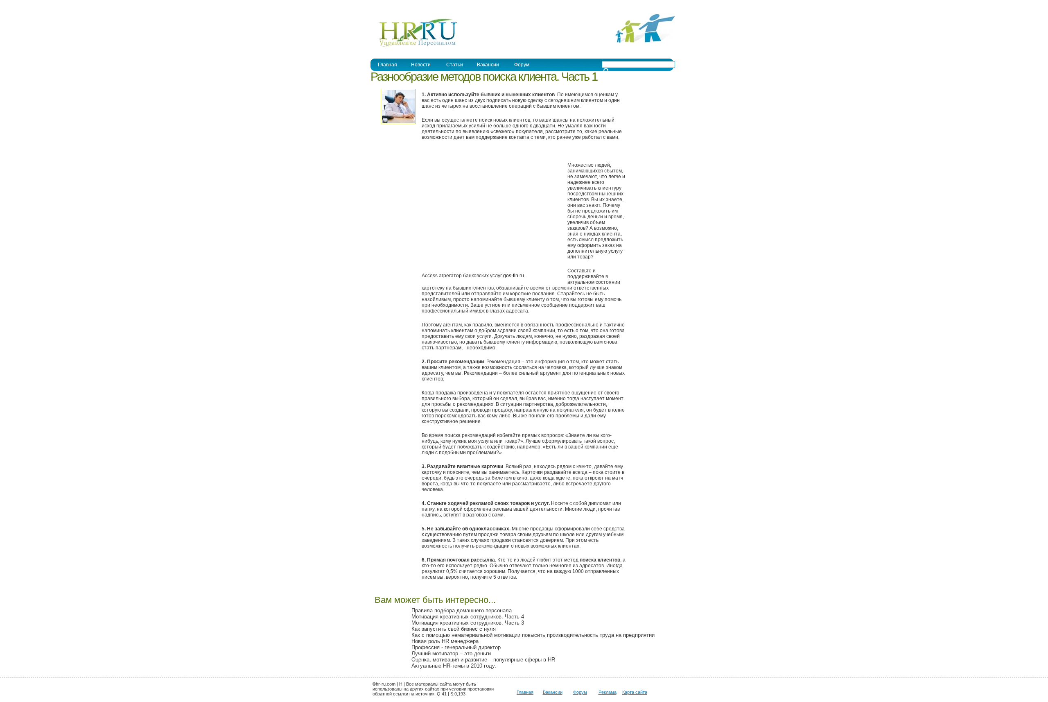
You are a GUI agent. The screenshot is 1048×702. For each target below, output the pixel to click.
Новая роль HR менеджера (445, 641)
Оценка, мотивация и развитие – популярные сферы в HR (483, 660)
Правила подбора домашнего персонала (461, 610)
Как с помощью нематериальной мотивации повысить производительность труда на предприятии (533, 635)
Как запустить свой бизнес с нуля (453, 629)
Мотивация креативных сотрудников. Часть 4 (467, 617)
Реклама (608, 692)
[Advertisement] (490, 215)
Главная (387, 65)
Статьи (454, 65)
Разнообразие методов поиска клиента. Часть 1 (483, 76)
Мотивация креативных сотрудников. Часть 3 (467, 623)
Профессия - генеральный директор (456, 647)
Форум (521, 65)
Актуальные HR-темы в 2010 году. (453, 666)
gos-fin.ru (513, 276)
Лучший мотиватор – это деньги (451, 653)
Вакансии (488, 65)
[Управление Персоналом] (414, 46)
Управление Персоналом (401, 5)
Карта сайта (634, 692)
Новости (421, 65)
